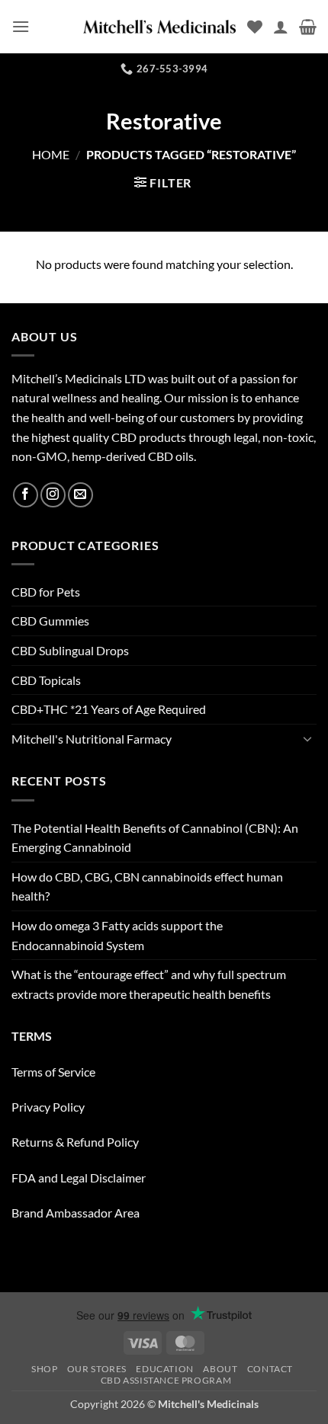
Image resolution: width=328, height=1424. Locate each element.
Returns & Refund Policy (75, 1141)
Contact (270, 1368)
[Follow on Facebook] (25, 494)
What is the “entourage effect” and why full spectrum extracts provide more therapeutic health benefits (148, 984)
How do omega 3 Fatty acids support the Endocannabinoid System (117, 935)
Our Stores (97, 1368)
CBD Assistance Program (166, 1380)
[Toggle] (307, 738)
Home (50, 154)
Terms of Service (53, 1071)
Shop (44, 1368)
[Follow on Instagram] (53, 494)
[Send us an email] (80, 494)
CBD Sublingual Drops (70, 650)
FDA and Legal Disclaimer (78, 1177)
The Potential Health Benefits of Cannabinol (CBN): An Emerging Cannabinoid (154, 838)
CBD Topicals (46, 680)
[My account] (280, 26)
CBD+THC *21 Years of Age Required (108, 709)
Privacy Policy (48, 1106)
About (220, 1368)
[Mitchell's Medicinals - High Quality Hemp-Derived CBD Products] (159, 27)
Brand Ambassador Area (75, 1212)
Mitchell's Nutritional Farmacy (91, 738)
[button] (20, 26)
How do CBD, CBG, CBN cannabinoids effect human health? (147, 886)
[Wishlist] (254, 26)
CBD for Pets (45, 591)
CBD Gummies (50, 620)
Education (165, 1368)
